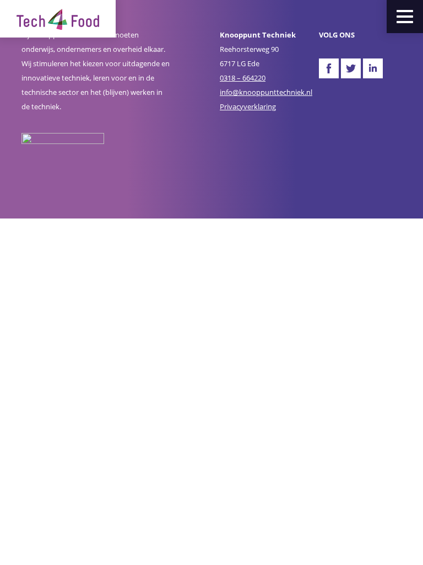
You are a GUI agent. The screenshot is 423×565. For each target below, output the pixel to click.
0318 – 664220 (242, 78)
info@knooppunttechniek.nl (266, 92)
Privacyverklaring (248, 106)
